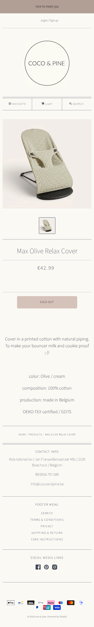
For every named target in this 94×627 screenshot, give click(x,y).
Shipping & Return (47, 533)
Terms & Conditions (47, 520)
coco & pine (40, 616)
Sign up (53, 20)
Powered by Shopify (57, 616)
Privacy (47, 526)
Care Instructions (47, 539)
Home (22, 434)
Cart (48, 104)
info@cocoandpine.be (47, 484)
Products (35, 434)
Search (47, 513)
